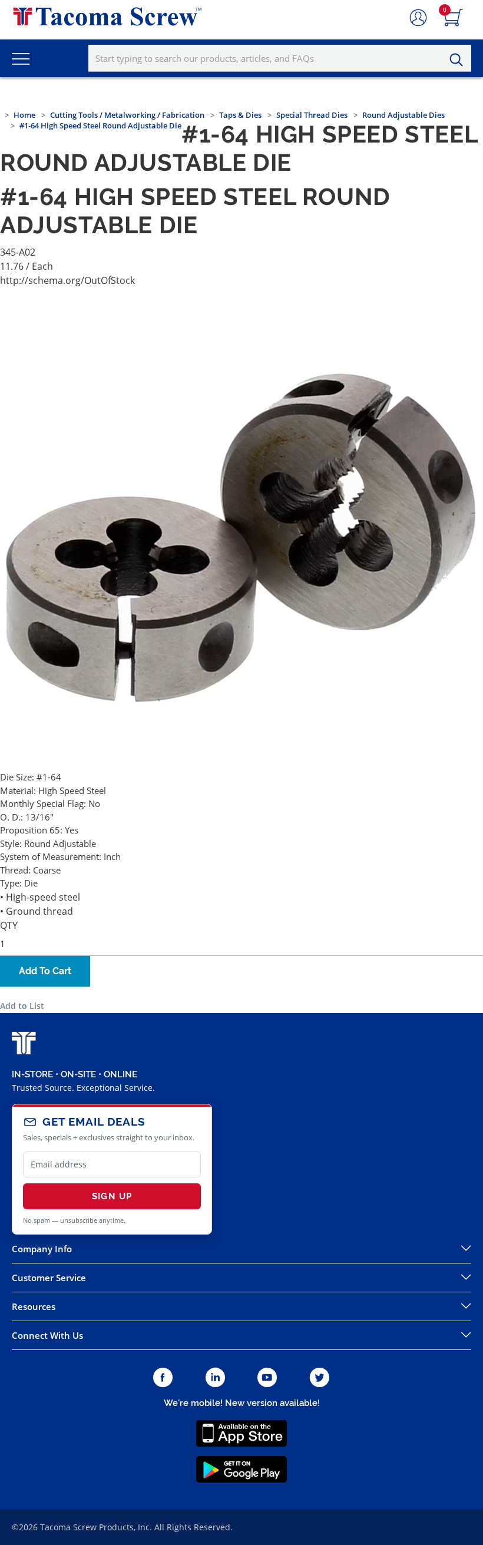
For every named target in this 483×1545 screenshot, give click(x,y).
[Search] (459, 60)
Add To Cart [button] (45, 971)
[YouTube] (267, 1378)
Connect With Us (47, 1335)
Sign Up (112, 1196)
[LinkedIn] (215, 1378)
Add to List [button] (22, 1005)
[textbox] (279, 58)
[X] (320, 1378)
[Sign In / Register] (418, 18)
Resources (33, 1306)
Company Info (42, 1249)
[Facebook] (163, 1378)
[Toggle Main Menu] (20, 58)
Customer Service (49, 1277)
